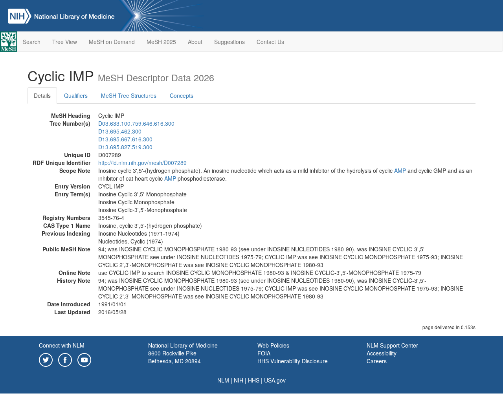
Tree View (64, 42)
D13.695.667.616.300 (125, 139)
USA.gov (275, 380)
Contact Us (270, 42)
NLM (223, 380)
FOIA (263, 353)
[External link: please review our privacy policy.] (46, 359)
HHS (253, 380)
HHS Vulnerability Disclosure (292, 361)
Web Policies (273, 345)
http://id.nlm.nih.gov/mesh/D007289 (142, 163)
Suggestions (229, 42)
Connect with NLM (61, 345)
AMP (400, 170)
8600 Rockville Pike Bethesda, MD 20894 (174, 357)
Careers (377, 361)
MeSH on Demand (112, 42)
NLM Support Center (392, 345)
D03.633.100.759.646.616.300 (136, 123)
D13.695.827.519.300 (125, 147)
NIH (238, 380)
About (195, 42)
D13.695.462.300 (119, 131)
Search (31, 42)
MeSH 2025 (161, 42)
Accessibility (382, 353)
